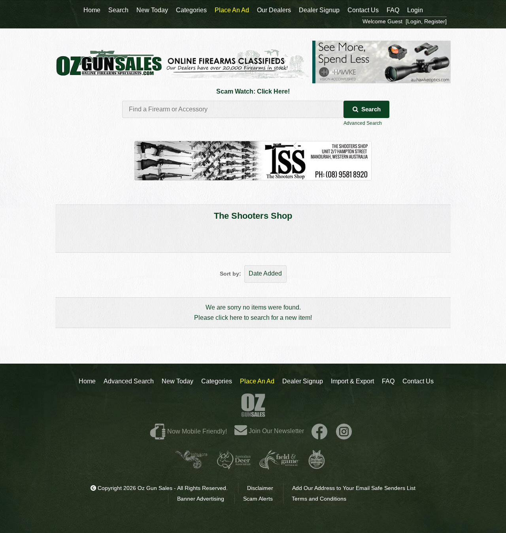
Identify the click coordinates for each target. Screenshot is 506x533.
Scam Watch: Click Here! (253, 91)
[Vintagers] (191, 466)
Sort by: (230, 273)
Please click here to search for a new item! (253, 317)
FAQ (388, 381)
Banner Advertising (200, 498)
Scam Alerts (258, 498)
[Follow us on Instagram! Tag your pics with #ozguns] (344, 431)
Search (371, 109)
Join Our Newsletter (275, 431)
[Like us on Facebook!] (319, 431)
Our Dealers (274, 10)
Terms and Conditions (319, 498)
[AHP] (316, 466)
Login (415, 10)
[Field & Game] (279, 466)
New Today (177, 381)
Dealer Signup (302, 381)
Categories (216, 381)
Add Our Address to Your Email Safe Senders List (353, 488)
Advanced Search (363, 123)
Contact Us (418, 381)
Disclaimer (260, 488)
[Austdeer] (234, 466)
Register (434, 21)
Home (87, 381)
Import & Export (352, 381)
